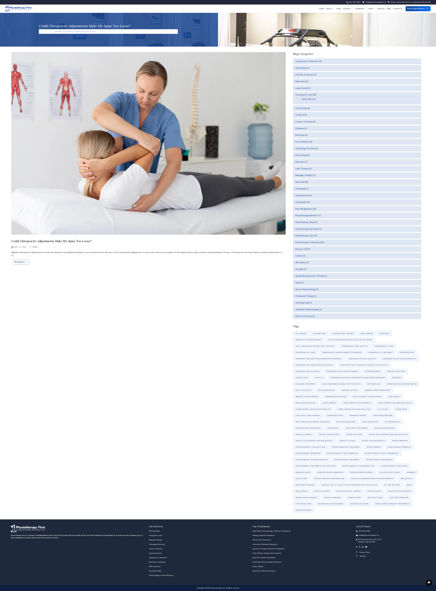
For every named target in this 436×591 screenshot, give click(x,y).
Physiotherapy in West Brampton (161, 575)
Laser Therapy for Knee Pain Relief (395, 403)
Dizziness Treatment (306, 384)
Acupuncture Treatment (306, 61)
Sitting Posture (392, 485)
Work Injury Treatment (157, 562)
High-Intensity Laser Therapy (367, 397)
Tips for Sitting (303, 504)
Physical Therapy (304, 434)
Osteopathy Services (157, 544)
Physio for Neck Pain (329, 434)
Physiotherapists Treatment (346, 447)
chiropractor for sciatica (362, 359)
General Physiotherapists (377, 390)
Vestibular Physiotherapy (307, 309)
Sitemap (363, 556)
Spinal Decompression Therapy (310, 276)
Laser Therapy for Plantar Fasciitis (313, 409)
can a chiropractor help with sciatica (315, 346)
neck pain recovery (346, 422)
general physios (350, 390)
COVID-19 (300, 115)
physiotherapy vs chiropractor (358, 466)
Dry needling (373, 384)
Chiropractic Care (303, 94)
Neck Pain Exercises (383, 415)
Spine (35, 247)
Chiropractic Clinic (306, 352)
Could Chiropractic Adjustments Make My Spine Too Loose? (51, 241)
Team (338, 8)
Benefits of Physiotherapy (309, 340)
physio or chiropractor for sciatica (314, 441)
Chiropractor (407, 352)
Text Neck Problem (399, 497)
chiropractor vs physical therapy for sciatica (364, 365)
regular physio (303, 472)
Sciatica (299, 255)
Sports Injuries (322, 491)
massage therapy (358, 415)
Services (347, 8)
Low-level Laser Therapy (308, 415)
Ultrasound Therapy (304, 296)
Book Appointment (416, 8)
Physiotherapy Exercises (306, 229)
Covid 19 (319, 378)
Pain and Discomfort (385, 428)
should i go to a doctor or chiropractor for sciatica (350, 485)
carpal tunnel (301, 88)
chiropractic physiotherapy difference (342, 352)
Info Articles (301, 155)
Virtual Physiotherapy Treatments (392, 504)
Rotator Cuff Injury (390, 472)
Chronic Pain (301, 108)
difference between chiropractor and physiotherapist (357, 378)
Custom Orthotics (304, 121)
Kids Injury (300, 162)
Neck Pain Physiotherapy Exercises (313, 422)
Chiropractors (372, 371)
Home (321, 8)
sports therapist (332, 497)
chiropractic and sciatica (354, 346)
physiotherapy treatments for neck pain (316, 466)
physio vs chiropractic (373, 441)
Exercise (381, 8)
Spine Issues (301, 491)
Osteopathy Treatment (357, 428)
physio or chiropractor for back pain (388, 434)
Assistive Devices (155, 553)
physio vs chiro (347, 441)
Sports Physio (374, 491)
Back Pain (299, 81)
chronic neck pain (396, 371)
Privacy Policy (365, 552)
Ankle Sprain (301, 68)
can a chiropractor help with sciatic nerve (350, 340)
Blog (389, 8)
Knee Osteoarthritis (306, 403)
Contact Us (398, 8)
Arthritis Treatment (304, 74)
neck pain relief (370, 422)
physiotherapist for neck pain (311, 447)
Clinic (370, 8)
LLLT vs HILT (383, 409)
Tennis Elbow (307, 99)
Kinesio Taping (258, 566)
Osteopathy (301, 202)
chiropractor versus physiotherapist (315, 365)
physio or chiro (354, 434)
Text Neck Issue (375, 497)
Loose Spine (401, 409)
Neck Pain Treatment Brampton (264, 571)
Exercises (299, 135)
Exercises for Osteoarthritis (401, 384)
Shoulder (299, 269)
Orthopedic (300, 188)
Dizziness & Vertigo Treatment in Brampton (269, 549)
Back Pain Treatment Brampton (264, 558)
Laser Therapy (302, 168)
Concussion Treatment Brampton (265, 544)
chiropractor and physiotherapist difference (319, 359)
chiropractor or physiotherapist (399, 359)
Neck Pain (299, 182)
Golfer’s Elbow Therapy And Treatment (267, 553)
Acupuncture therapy (343, 333)
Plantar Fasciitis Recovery (394, 466)
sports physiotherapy (306, 497)
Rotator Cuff (301, 249)
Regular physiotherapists (330, 472)
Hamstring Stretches (305, 148)
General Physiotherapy (307, 397)
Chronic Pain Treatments (262, 540)
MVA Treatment (155, 566)
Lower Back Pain (335, 415)
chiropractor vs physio (308, 371)
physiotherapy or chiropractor (312, 460)
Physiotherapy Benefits (306, 215)
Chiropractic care (155, 535)
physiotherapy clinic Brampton (342, 453)
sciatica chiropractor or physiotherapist (372, 478)
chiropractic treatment (381, 352)
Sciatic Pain (301, 478)
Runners (411, 472)
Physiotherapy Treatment (307, 242)
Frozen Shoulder (326, 390)
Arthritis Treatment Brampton (264, 535)
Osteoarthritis (302, 195)
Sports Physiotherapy (305, 289)
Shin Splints (300, 262)
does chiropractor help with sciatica (341, 384)
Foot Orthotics (302, 141)
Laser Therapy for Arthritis (357, 403)
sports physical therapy (348, 491)
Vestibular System (359, 504)
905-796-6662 (354, 2)
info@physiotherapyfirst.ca (375, 2)
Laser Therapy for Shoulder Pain (354, 409)
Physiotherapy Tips (304, 235)
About (329, 8)
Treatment (359, 8)
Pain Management (303, 208)
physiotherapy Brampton (308, 453)
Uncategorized (302, 302)
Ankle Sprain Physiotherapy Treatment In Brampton (272, 531)
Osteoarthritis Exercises (308, 428)
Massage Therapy (303, 175)
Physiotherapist (400, 441)
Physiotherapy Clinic (304, 222)
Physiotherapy (374, 447)
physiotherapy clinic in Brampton (381, 453)
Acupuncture (319, 333)
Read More (20, 262)
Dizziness (299, 128)
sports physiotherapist (400, 491)
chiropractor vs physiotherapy (342, 371)
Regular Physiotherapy (361, 472)
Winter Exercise (303, 510)
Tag (51, 31)
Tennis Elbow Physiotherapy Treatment (267, 562)
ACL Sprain (301, 333)
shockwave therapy (305, 485)
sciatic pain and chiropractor (329, 478)
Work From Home (303, 316)
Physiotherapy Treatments (379, 460)
